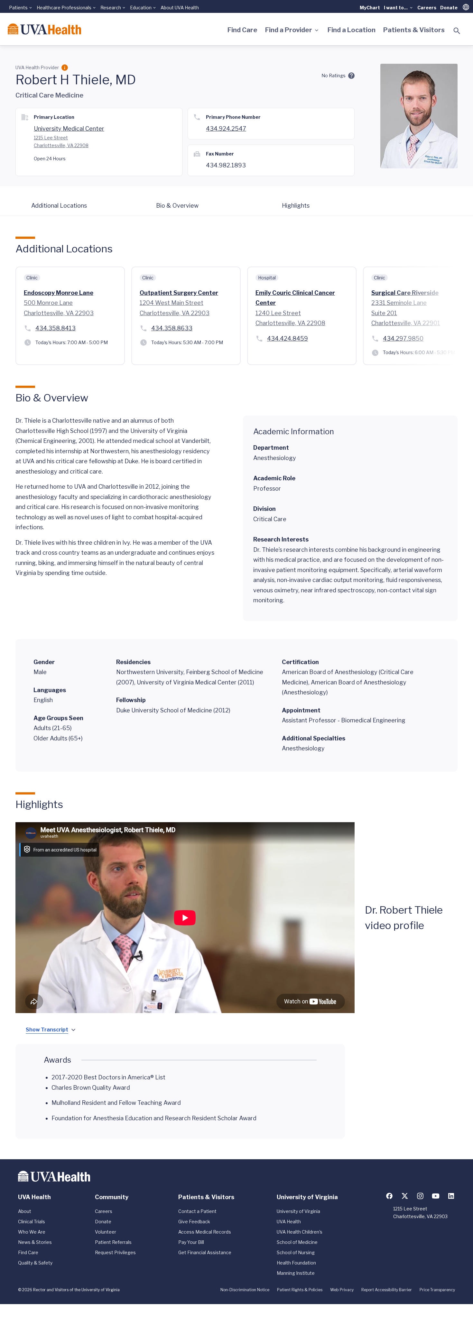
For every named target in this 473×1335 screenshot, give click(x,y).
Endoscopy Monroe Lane (58, 292)
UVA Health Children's (299, 1232)
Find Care (242, 30)
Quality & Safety (35, 1262)
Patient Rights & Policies (299, 1289)
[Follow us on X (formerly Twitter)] (405, 1196)
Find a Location (352, 30)
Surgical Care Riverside (405, 292)
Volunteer (105, 1232)
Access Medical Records (204, 1232)
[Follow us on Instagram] (420, 1196)
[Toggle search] (456, 30)
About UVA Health (180, 7)
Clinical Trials (31, 1221)
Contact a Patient (197, 1211)
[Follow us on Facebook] (389, 1196)
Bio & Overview (177, 205)
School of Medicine (297, 1242)
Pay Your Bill (191, 1242)
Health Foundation (296, 1262)
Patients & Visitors (414, 30)
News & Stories (35, 1242)
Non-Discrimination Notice (244, 1289)
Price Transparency (437, 1289)
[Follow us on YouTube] (436, 1196)
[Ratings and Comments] (351, 75)
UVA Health (289, 1221)
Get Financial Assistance (204, 1252)
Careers (426, 7)
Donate (449, 7)
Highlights (296, 205)
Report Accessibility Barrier (386, 1289)
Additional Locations (59, 205)
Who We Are (31, 1232)
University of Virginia (298, 1211)
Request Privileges (115, 1252)
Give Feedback (194, 1221)
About (24, 1211)
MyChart (370, 7)
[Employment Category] (64, 67)
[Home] (44, 29)
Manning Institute (296, 1273)
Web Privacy (342, 1289)
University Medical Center (69, 128)
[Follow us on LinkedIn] (451, 1196)
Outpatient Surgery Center (179, 292)
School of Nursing (296, 1252)
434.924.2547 (226, 128)
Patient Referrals (113, 1242)
